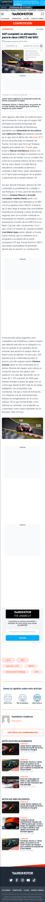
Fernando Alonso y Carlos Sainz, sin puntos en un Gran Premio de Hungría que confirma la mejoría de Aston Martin (21, 106)
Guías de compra (37, 19)
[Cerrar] (41, 51)
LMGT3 (31, 666)
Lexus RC (37, 137)
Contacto (7, 897)
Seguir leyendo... (17, 721)
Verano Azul (22, 10)
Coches (26, 19)
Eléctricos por (14, 7)
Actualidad (5, 19)
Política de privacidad (34, 897)
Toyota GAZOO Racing (15, 672)
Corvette (28, 147)
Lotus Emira (4, 10)
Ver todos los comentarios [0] (23, 732)
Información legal (16, 897)
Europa (13, 10)
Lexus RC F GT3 (12, 666)
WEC (23, 660)
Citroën (41, 10)
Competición (16, 19)
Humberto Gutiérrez (11, 41)
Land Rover (32, 10)
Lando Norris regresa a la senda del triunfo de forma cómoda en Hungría (21, 100)
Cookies (24, 897)
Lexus (8, 660)
